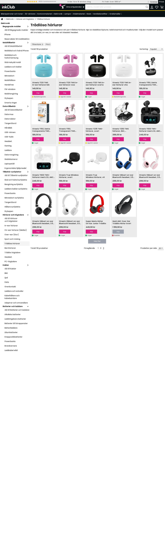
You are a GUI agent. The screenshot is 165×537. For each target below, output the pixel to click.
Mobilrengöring (11, 93)
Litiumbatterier (11, 332)
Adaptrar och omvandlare (16, 302)
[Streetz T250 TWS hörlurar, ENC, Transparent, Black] (124, 112)
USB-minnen (9, 132)
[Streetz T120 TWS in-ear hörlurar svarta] (97, 66)
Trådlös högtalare (12, 252)
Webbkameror (11, 159)
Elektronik (10, 19)
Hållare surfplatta (12, 206)
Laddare (8, 150)
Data (6, 282)
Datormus (8, 114)
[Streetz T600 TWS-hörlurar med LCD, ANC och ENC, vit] (43, 158)
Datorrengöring (11, 154)
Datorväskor (10, 119)
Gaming (7, 145)
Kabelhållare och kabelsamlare (12, 297)
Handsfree (9, 84)
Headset (8, 141)
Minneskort (9, 75)
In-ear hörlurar (11, 225)
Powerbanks (9, 71)
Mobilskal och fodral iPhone (16, 50)
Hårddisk (8, 128)
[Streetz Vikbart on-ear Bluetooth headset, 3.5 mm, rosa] (150, 158)
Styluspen (8, 98)
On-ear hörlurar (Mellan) (15, 230)
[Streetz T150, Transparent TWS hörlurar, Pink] (70, 112)
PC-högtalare (10, 261)
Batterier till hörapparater (16, 323)
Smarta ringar (10, 102)
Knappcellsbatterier (13, 337)
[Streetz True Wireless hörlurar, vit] (97, 158)
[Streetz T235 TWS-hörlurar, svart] (97, 112)
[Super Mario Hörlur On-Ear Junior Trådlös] (97, 204)
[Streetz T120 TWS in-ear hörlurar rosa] (70, 66)
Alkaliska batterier (12, 314)
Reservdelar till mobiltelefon (16, 39)
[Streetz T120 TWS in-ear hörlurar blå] (43, 66)
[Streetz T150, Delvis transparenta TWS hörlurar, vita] (43, 112)
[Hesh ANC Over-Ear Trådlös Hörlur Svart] (124, 204)
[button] (41, 1)
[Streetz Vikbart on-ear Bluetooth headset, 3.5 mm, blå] (124, 158)
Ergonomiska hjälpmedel (15, 168)
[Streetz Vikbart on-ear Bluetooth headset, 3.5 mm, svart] (43, 204)
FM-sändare (9, 89)
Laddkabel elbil (11, 350)
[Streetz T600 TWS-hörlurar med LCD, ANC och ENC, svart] (150, 112)
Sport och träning (12, 239)
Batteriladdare (10, 328)
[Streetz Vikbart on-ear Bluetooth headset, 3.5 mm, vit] (70, 204)
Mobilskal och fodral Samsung (11, 56)
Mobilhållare (9, 80)
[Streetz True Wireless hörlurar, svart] (70, 158)
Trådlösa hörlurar (12, 243)
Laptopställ (9, 163)
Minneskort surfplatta (14, 197)
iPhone (7, 34)
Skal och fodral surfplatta (15, 180)
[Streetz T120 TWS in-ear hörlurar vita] (124, 66)
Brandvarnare (10, 346)
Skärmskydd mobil (12, 62)
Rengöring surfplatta (13, 184)
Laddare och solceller (13, 291)
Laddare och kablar (13, 66)
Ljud (6, 277)
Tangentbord (10, 123)
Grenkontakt (10, 286)
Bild (6, 273)
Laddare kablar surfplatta (15, 189)
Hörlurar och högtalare (25, 19)
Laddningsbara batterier (15, 319)
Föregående (89, 248)
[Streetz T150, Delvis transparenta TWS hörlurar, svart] (150, 66)
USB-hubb (8, 136)
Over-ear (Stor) (11, 234)
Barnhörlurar (10, 248)
